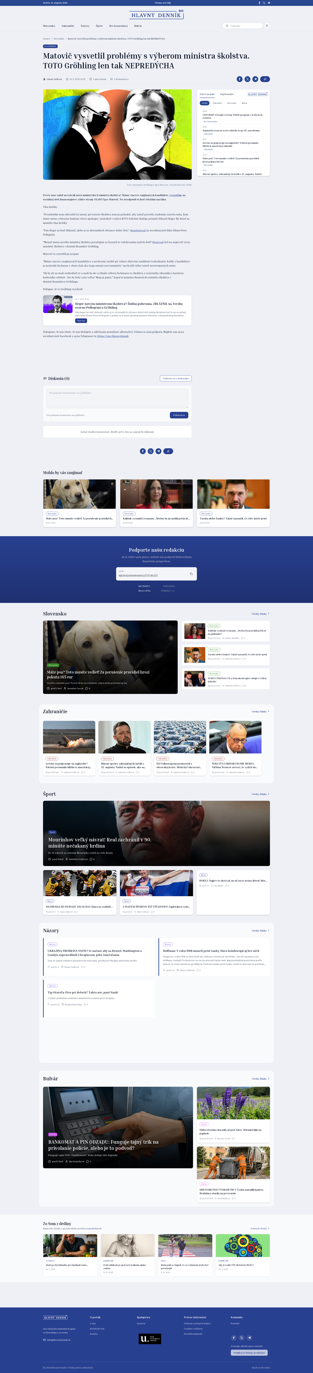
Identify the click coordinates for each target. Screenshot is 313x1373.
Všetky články (259, 613)
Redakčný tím (97, 1328)
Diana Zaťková (66, 912)
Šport (99, 25)
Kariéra (94, 1333)
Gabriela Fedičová (232, 659)
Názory (85, 25)
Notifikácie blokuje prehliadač (249, 1352)
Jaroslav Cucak (75, 688)
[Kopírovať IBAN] (191, 574)
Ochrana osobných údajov (197, 1323)
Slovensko (49, 25)
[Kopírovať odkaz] (265, 79)
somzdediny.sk (94, 1228)
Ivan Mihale (218, 885)
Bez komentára (118, 25)
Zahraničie (68, 25)
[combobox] (245, 26)
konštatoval (138, 230)
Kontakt (235, 1323)
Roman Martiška (232, 638)
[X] (264, 3)
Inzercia (141, 1323)
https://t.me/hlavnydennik (113, 336)
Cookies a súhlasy (193, 1328)
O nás (93, 1323)
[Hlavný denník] (156, 14)
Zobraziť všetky (259, 1228)
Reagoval (157, 242)
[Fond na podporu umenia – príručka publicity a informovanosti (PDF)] (150, 1339)
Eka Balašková (76, 1161)
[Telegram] (268, 3)
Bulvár (138, 25)
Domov (46, 38)
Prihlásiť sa (179, 415)
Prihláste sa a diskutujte (176, 378)
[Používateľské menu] (267, 26)
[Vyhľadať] (227, 25)
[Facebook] (259, 3)
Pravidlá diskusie (193, 1333)
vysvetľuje (175, 195)
